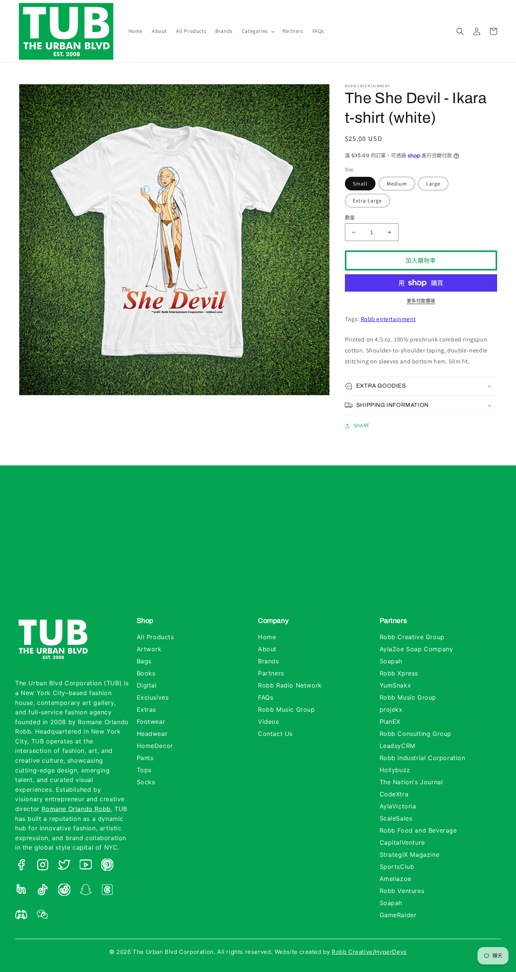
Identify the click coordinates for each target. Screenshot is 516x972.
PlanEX (390, 721)
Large (433, 183)
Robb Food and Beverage (418, 830)
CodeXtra (394, 794)
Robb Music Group (286, 709)
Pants (145, 758)
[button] (257, 31)
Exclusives (153, 697)
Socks (146, 782)
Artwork (149, 649)
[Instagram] (43, 866)
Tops (144, 770)
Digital (147, 685)
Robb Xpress (399, 673)
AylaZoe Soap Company (416, 649)
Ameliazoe (395, 878)
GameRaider (398, 915)
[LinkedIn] (21, 891)
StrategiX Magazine (410, 854)
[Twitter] (64, 866)
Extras (146, 709)
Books (146, 673)
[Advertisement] (258, 548)
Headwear (152, 733)
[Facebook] (21, 866)
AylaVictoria (398, 806)
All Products (155, 637)
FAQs (265, 697)
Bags (144, 661)
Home (267, 637)
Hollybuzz (395, 770)
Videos (268, 721)
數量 (350, 217)
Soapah (391, 661)
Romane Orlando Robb (76, 809)
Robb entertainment (388, 319)
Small (360, 183)
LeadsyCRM (398, 745)
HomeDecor (155, 745)
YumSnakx (395, 685)
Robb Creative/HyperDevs (369, 951)
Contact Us (275, 733)
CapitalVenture (402, 842)
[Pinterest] (107, 866)
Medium (397, 183)
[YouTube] (86, 866)
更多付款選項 (421, 301)
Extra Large (367, 200)
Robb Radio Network (290, 685)
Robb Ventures (402, 891)
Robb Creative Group (412, 637)
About (267, 649)
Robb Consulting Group (416, 733)
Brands (268, 661)
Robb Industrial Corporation (422, 758)
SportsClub (397, 866)
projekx (391, 709)
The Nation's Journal (411, 782)
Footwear (151, 721)
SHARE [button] (361, 425)
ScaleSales (396, 818)
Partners (271, 673)
